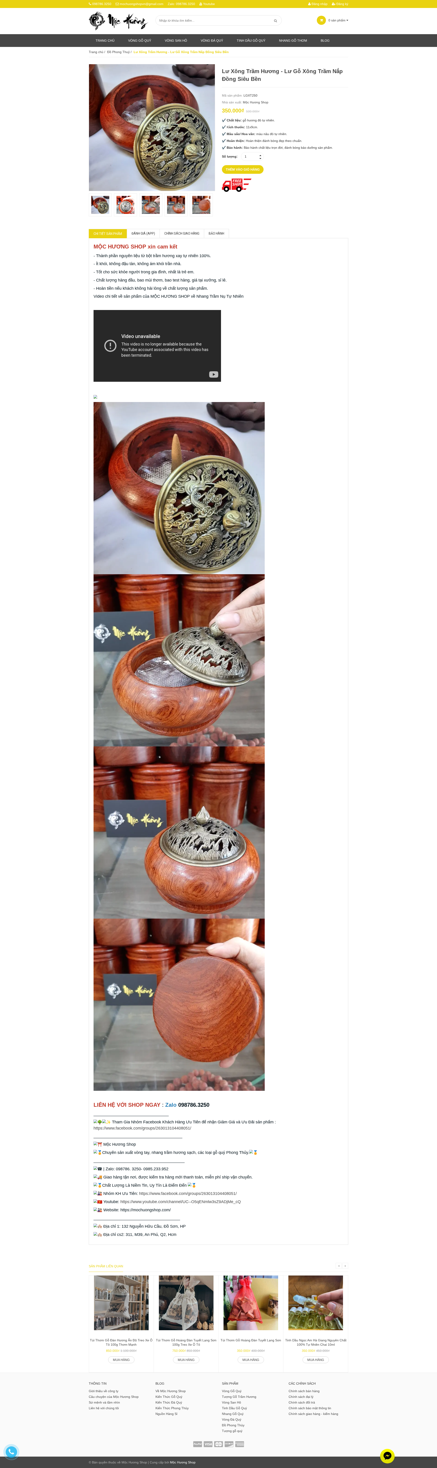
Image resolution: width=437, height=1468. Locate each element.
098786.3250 (101, 4)
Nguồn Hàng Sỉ (166, 1414)
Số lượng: (230, 156)
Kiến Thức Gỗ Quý (168, 1397)
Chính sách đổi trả (302, 1402)
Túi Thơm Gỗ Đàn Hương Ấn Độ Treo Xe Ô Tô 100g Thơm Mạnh (121, 1342)
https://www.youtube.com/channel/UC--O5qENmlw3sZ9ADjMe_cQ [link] (180, 1201)
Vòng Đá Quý (212, 40)
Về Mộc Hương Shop (170, 1391)
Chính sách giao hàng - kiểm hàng (313, 1414)
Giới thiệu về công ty (103, 1391)
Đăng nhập (319, 4)
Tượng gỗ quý (232, 1431)
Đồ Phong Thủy (233, 1425)
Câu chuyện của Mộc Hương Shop (114, 1397)
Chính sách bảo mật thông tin (310, 1408)
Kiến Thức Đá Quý (168, 1402)
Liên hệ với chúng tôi (104, 1408)
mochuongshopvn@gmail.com (141, 4)
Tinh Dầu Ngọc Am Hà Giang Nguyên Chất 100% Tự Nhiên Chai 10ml (315, 1342)
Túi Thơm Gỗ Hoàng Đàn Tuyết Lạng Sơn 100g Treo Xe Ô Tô (186, 1342)
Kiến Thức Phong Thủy (172, 1408)
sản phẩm (337, 20)
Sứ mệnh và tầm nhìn (104, 1402)
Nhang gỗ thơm (293, 40)
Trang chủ (105, 40)
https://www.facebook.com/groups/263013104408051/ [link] (142, 1128)
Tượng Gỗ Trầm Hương (239, 1397)
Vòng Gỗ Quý (139, 40)
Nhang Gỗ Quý (233, 1414)
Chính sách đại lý (301, 1397)
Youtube (209, 4)
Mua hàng (121, 1360)
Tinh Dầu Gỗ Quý (234, 1408)
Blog (325, 40)
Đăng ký (341, 4)
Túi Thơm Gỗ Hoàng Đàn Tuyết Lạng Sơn (251, 1340)
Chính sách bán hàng (304, 1391)
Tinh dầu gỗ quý (251, 40)
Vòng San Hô (176, 40)
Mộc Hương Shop (255, 102)
